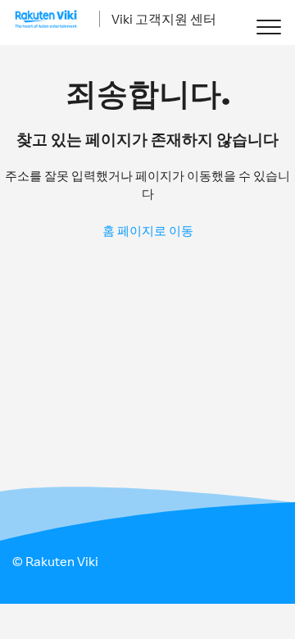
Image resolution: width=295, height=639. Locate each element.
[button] (268, 26)
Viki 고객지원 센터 (163, 19)
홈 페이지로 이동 (147, 230)
